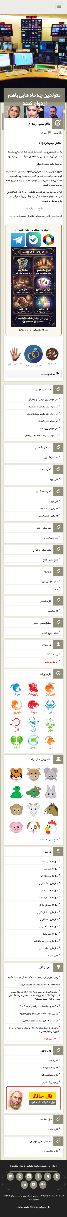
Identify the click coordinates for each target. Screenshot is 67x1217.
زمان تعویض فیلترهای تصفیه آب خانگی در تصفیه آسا (33, 977)
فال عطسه (53, 1128)
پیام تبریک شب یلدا (48, 1082)
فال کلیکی (53, 610)
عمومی (44, 373)
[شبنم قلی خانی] (14, 112)
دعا (56, 588)
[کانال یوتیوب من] (33, 1185)
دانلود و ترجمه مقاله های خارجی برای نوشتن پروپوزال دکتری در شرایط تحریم (34, 1029)
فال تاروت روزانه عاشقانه (45, 940)
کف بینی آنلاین (51, 537)
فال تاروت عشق (50, 933)
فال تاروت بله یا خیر (48, 948)
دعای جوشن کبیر (50, 581)
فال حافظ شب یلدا (49, 1074)
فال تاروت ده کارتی (48, 926)
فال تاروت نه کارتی (49, 919)
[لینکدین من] (24, 1185)
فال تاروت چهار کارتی (48, 897)
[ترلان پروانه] (34, 112)
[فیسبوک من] (38, 1176)
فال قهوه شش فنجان (48, 515)
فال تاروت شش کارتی (47, 911)
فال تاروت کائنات (49, 875)
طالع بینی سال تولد (49, 839)
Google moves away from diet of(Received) (39, 984)
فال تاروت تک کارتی (48, 883)
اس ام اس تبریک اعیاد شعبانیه (43, 406)
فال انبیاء (53, 479)
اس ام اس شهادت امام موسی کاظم (41, 435)
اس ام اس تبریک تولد (48, 420)
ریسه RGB (52, 654)
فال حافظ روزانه (50, 1067)
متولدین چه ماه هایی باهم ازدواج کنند (34, 99)
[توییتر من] (10, 1176)
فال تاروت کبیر (50, 868)
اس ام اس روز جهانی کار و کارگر (43, 399)
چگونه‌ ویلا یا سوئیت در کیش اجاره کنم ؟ (39, 1006)
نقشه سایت (23, 1206)
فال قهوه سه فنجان (49, 508)
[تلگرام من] (47, 1176)
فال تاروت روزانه (50, 861)
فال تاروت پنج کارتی (48, 904)
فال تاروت (53, 955)
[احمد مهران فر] (53, 112)
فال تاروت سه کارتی (48, 890)
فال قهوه (53, 501)
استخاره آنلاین (51, 457)
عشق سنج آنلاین (50, 632)
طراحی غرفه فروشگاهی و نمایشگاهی (40, 1020)
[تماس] (19, 1176)
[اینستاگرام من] (29, 1176)
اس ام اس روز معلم (49, 428)
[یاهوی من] (56, 1176)
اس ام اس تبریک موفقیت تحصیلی (42, 413)
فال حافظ (53, 1060)
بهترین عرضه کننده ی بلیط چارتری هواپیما (38, 1013)
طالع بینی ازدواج (39, 123)
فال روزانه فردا (50, 1150)
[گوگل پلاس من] (42, 1185)
